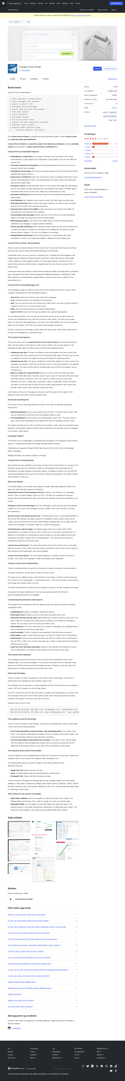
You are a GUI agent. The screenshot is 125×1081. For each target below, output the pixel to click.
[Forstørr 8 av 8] (76, 844)
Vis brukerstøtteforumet (92, 177)
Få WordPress (116, 3)
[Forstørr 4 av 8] (52, 824)
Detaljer (12, 79)
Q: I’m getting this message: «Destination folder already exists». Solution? (34, 945)
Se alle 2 (114, 108)
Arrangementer (79, 1051)
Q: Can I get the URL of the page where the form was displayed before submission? (38, 970)
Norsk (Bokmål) (31, 1068)
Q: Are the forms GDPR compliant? (20, 1006)
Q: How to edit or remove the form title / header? (25, 951)
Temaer (32, 1051)
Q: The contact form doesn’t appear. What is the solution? (29, 933)
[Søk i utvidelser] (28, 22)
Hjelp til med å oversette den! (81, 15)
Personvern (11, 1058)
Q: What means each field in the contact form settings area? (29, 964)
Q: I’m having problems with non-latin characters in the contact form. (32, 939)
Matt (99, 1051)
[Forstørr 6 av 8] (52, 859)
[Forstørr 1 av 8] (28, 824)
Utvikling (45, 79)
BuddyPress (101, 1058)
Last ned (97, 68)
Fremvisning (34, 1048)
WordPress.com (103, 1048)
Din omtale (88, 161)
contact (105, 112)
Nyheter (10, 1051)
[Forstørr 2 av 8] (28, 842)
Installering (34, 79)
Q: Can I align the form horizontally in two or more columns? (29, 957)
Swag (77, 1058)
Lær (53, 1048)
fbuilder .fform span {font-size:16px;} (21, 1000)
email (110, 120)
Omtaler (22, 79)
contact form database (109, 116)
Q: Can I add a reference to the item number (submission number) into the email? (37, 927)
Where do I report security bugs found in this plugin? (26, 915)
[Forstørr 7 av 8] (76, 824)
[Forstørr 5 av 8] (52, 836)
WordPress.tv (57, 1058)
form (115, 120)
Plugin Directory (13, 10)
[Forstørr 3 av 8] (28, 866)
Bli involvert (78, 1048)
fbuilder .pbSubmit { (15, 994)
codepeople (25, 70)
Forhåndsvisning (110, 68)
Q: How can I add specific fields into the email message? (28, 921)
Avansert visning (90, 126)
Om (9, 1048)
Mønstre (32, 1058)
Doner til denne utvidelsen (93, 197)
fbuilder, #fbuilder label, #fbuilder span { (22, 982)
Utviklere (55, 1055)
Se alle (114, 161)
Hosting (10, 1055)
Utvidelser (33, 1055)
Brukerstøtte (112, 79)
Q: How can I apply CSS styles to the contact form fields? (29, 976)
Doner (77, 1055)
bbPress (100, 1055)
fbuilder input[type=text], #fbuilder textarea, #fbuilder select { (30, 988)
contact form (112, 112)
